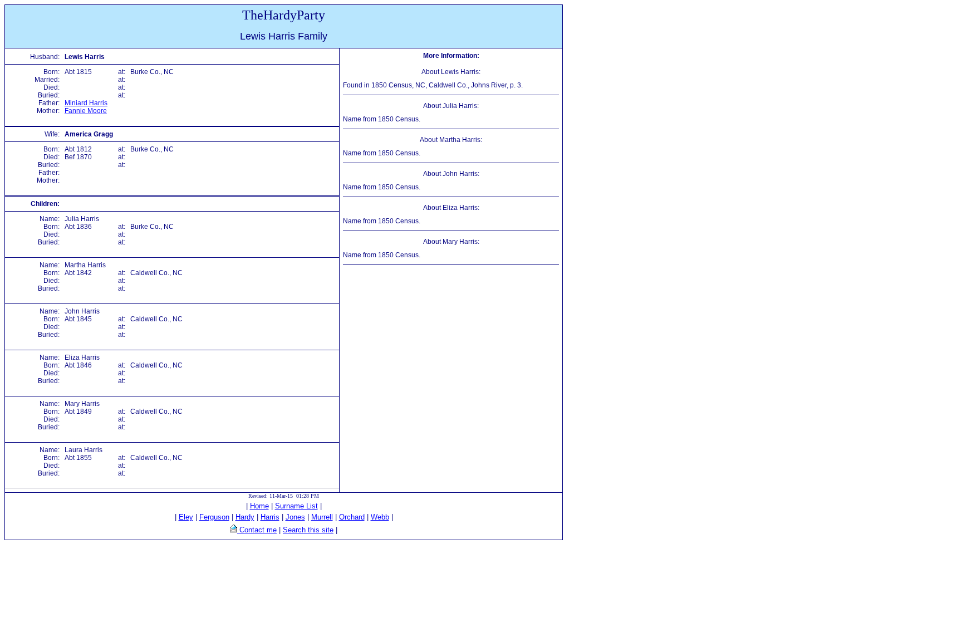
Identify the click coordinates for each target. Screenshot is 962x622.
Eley (186, 517)
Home (259, 506)
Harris (270, 517)
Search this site (308, 530)
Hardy (244, 517)
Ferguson (214, 517)
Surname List (296, 506)
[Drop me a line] (233, 530)
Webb (380, 517)
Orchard (352, 517)
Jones (295, 517)
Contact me (257, 530)
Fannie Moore (86, 111)
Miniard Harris (86, 103)
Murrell (322, 517)
